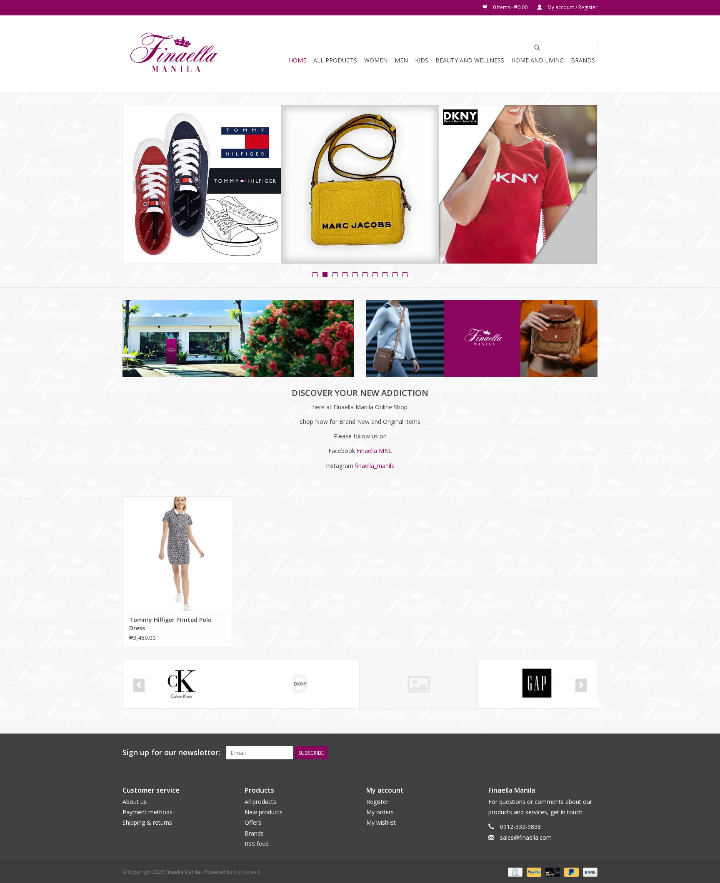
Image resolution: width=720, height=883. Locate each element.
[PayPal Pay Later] (570, 871)
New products (263, 812)
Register (377, 802)
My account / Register (572, 7)
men (401, 60)
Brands (583, 60)
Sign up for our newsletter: (171, 752)
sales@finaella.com (526, 837)
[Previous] (139, 187)
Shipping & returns (147, 822)
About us (134, 802)
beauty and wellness (469, 60)
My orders (380, 812)
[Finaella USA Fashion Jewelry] (300, 684)
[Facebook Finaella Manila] (575, 752)
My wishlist (381, 822)
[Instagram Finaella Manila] (591, 752)
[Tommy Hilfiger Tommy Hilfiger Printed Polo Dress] (177, 553)
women (376, 60)
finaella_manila (375, 466)
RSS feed (257, 844)
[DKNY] (182, 684)
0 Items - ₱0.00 (510, 7)
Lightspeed (247, 872)
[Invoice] (514, 871)
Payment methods (147, 812)
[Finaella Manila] (173, 54)
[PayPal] (533, 871)
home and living (537, 60)
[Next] (581, 187)
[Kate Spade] (537, 684)
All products (260, 802)
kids (421, 60)
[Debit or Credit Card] (551, 871)
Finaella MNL (374, 451)
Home (297, 60)
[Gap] (419, 684)
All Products (335, 60)
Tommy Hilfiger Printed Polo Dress (170, 624)
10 (405, 274)
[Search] (537, 47)
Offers (253, 822)
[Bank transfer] (589, 871)
